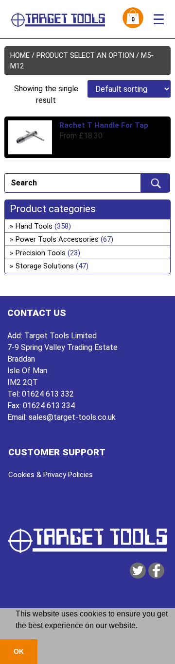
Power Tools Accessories (57, 239)
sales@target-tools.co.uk (72, 417)
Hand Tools (34, 226)
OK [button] (19, 651)
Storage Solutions (45, 266)
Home (20, 55)
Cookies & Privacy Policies (50, 474)
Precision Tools (41, 253)
